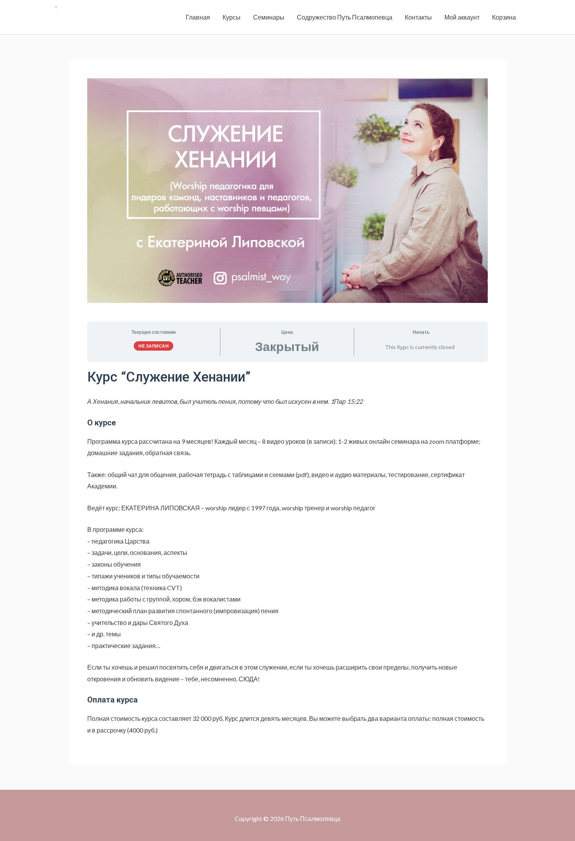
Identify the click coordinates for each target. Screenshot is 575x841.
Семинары (268, 17)
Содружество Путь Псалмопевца (344, 17)
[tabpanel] (287, 552)
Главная (198, 17)
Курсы (232, 17)
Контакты (418, 17)
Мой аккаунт (462, 17)
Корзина (504, 17)
